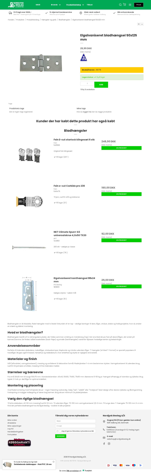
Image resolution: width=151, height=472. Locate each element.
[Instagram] (109, 444)
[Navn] (75, 421)
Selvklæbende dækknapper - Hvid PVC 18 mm (33, 464)
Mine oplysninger (14, 426)
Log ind (10, 429)
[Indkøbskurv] (124, 5)
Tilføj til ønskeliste (87, 89)
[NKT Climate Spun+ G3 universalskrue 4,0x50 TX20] (29, 252)
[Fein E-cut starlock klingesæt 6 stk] (29, 160)
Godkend (61, 436)
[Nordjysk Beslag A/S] (16, 4)
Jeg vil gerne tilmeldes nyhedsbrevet (76, 431)
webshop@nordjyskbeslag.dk (118, 439)
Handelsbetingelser (15, 432)
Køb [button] (101, 84)
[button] (138, 24)
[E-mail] (75, 426)
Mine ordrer (12, 420)
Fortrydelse (12, 434)
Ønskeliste (12, 423)
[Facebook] (104, 444)
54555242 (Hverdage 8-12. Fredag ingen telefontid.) (123, 431)
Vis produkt (121, 148)
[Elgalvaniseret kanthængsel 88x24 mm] (29, 298)
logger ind (87, 112)
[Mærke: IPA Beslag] (86, 60)
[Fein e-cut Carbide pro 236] (29, 206)
